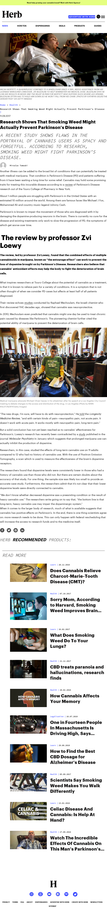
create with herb (80, 902)
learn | (54, 565)
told (81, 413)
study (82, 434)
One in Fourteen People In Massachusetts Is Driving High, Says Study (76, 728)
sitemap (52, 906)
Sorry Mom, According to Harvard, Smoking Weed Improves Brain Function (75, 605)
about (30, 902)
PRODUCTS (79, 26)
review (69, 184)
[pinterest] (15, 530)
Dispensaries (43, 26)
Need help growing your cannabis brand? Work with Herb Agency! (53, 3)
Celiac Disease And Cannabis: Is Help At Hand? (72, 815)
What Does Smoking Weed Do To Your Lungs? (72, 641)
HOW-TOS (21, 26)
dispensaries (41, 902)
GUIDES (97, 26)
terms (15, 902)
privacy (6, 902)
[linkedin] (22, 530)
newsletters (96, 902)
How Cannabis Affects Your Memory (74, 699)
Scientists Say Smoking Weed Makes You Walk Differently (76, 786)
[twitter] (9, 530)
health (13, 104)
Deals (62, 26)
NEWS (5, 26)
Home (3, 104)
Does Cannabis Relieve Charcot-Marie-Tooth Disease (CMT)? (75, 576)
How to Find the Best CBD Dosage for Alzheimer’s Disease (73, 757)
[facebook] (2, 530)
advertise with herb (82, 17)
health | (54, 593)
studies (28, 302)
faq (22, 902)
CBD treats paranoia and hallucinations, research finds (77, 672)
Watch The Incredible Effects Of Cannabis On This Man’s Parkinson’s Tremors (75, 844)
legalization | (58, 716)
